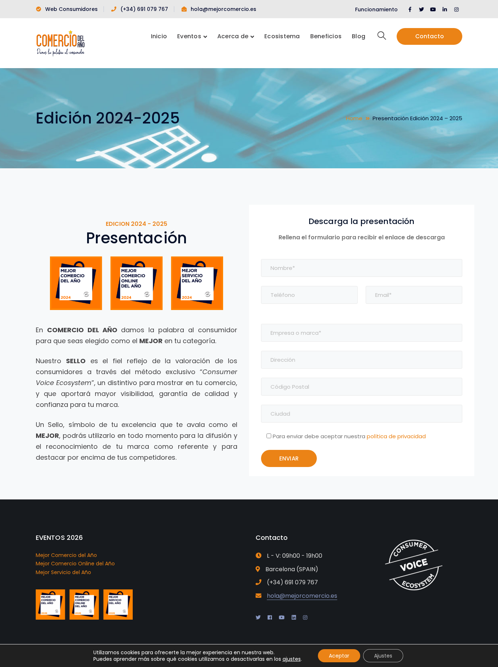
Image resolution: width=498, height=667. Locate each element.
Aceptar (339, 655)
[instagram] (305, 617)
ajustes (292, 659)
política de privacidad (396, 436)
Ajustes (383, 655)
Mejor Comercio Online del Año (75, 563)
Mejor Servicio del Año (63, 572)
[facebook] (270, 617)
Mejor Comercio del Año (66, 555)
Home (354, 118)
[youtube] (282, 617)
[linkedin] (294, 617)
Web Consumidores (71, 9)
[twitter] (258, 617)
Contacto (429, 36)
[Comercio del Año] (60, 42)
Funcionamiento (376, 9)
